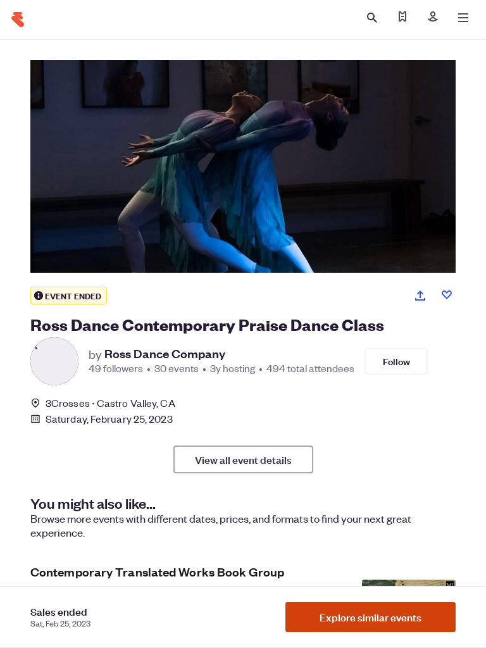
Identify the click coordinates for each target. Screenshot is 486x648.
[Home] (17, 19)
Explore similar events (370, 617)
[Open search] (372, 17)
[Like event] (447, 295)
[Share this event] (420, 295)
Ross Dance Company (164, 353)
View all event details (243, 459)
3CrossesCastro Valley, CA (110, 402)
